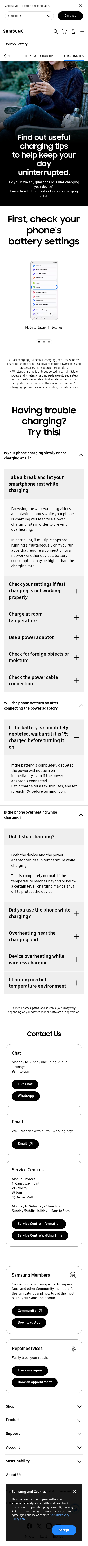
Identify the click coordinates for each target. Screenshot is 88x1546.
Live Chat (25, 1084)
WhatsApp (26, 1096)
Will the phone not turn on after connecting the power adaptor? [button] (31, 705)
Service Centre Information (39, 1224)
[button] (4, 56)
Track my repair (30, 1370)
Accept (64, 1530)
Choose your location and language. (27, 6)
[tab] (39, 341)
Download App (29, 1322)
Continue (70, 15)
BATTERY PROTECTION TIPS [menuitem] (37, 56)
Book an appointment (35, 1382)
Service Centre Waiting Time (40, 1235)
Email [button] (22, 1144)
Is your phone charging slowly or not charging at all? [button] (35, 455)
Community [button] (27, 1311)
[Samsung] (12, 31)
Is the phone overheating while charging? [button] (30, 815)
